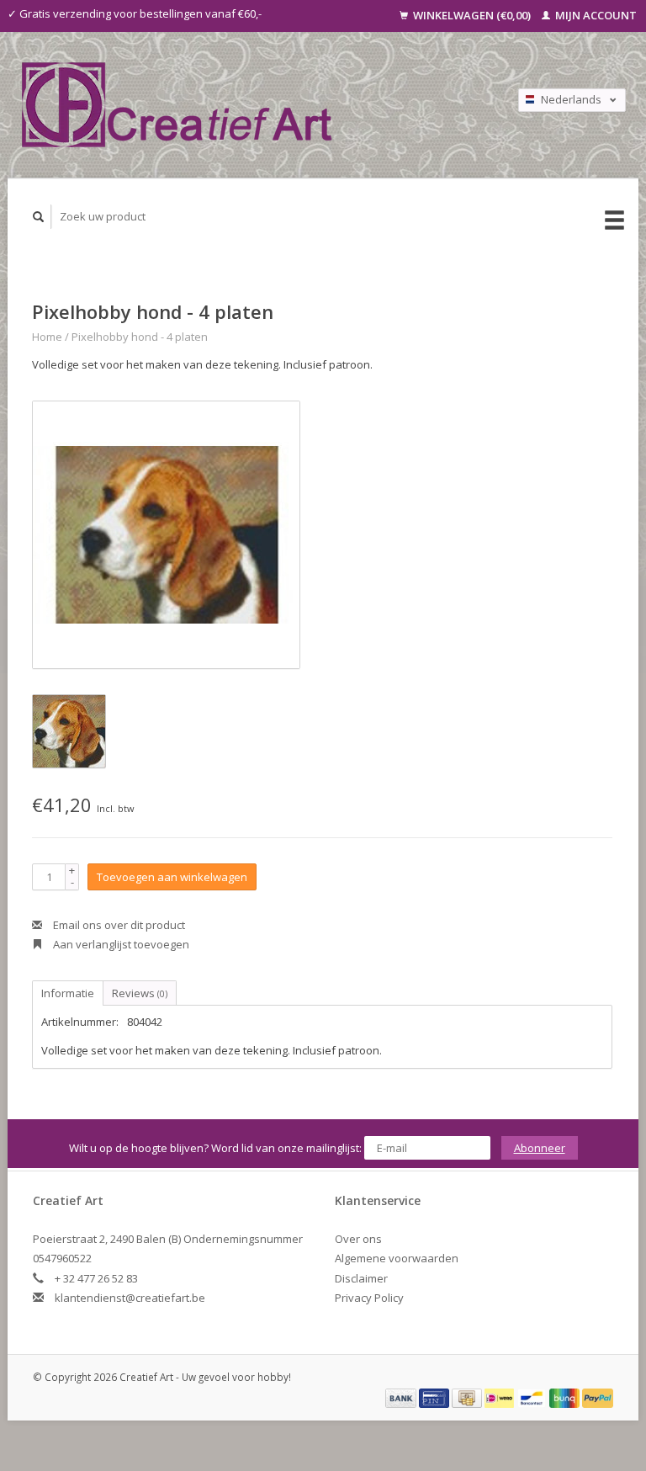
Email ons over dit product (117, 924)
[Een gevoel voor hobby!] (239, 104)
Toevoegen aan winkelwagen (172, 876)
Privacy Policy (369, 1297)
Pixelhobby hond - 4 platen (139, 336)
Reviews (139, 993)
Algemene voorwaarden (396, 1258)
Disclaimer (361, 1278)
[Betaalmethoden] (402, 1397)
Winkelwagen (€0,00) (471, 15)
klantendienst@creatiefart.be (130, 1297)
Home (47, 336)
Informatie (67, 993)
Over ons (358, 1238)
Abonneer (539, 1147)
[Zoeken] (38, 216)
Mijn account (595, 15)
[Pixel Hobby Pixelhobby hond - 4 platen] (166, 534)
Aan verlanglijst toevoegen (119, 944)
